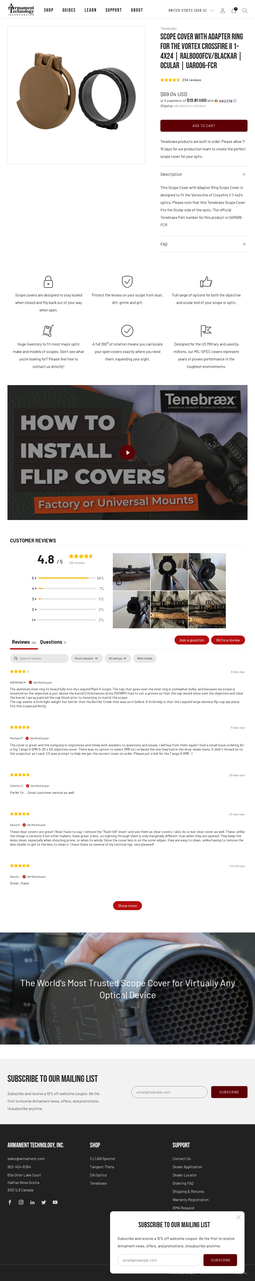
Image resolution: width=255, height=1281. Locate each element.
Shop (49, 10)
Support (114, 10)
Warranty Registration (191, 1199)
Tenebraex (98, 1183)
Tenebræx (168, 28)
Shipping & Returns (188, 1191)
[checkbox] (144, 658)
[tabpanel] (127, 784)
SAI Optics (98, 1175)
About (137, 10)
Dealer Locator (185, 1175)
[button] (198, 100)
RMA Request (184, 1208)
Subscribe (221, 1260)
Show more (127, 905)
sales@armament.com (26, 1158)
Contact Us (182, 1158)
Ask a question (192, 640)
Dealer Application (187, 1167)
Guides (69, 10)
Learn (91, 10)
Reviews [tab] (24, 642)
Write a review (228, 640)
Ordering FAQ (183, 1183)
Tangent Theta (102, 1167)
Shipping (166, 106)
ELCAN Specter (102, 1158)
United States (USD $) (188, 10)
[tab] (53, 642)
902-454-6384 (19, 1167)
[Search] (245, 10)
